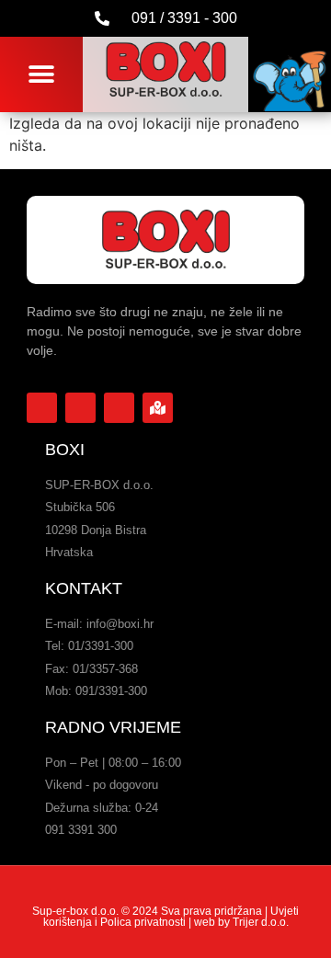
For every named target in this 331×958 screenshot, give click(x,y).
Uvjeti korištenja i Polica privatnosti (171, 917)
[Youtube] (80, 408)
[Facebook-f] (42, 408)
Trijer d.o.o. (261, 922)
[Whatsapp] (119, 408)
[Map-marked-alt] (158, 408)
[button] (42, 74)
